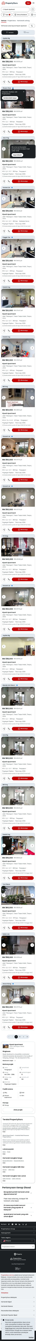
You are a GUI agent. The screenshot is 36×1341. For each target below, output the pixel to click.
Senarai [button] (11, 32)
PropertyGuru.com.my (7, 1275)
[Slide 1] (13, 56)
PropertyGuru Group (8, 1229)
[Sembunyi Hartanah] (27, 42)
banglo (25, 1128)
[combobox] (16, 9)
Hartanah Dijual (6, 1302)
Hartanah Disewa (7, 1306)
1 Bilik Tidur (11, 1169)
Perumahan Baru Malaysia (10, 1311)
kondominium (7, 1128)
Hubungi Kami (5, 1233)
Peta (27, 32)
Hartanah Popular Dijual (9, 1315)
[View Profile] (18, 38)
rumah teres (24, 1126)
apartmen (15, 1128)
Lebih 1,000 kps (16, 1178)
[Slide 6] (20, 56)
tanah (4, 1129)
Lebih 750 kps (7, 1178)
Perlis (4, 1152)
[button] (3, 20)
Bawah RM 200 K (7, 1160)
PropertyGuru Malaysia (9, 1297)
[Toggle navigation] (33, 3)
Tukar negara (5, 1237)
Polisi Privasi (8, 1328)
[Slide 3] (16, 56)
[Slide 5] (19, 56)
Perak (8, 1152)
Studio (5, 1169)
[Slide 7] (22, 106)
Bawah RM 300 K (19, 1160)
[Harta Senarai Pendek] (31, 42)
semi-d (20, 1128)
